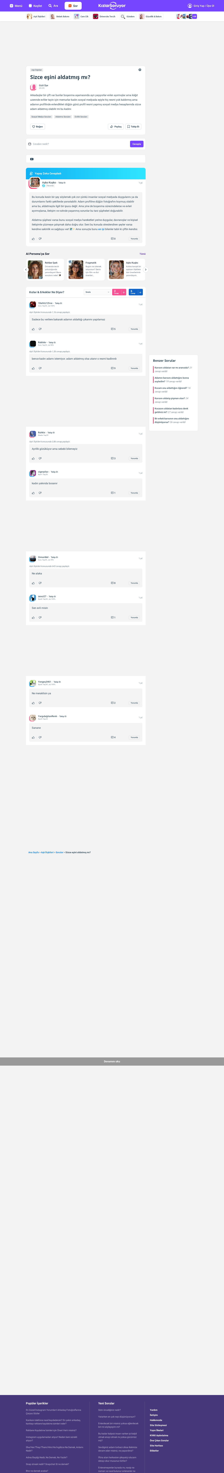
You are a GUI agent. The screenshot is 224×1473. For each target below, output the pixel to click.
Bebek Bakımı (62, 16)
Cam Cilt (84, 16)
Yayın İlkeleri (156, 1430)
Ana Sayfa (33, 852)
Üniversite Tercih (107, 16)
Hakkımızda (156, 1420)
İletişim (154, 1415)
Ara (55, 5)
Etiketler (154, 1450)
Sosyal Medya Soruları (41, 117)
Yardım (153, 1410)
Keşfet (37, 6)
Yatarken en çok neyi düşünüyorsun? (116, 1416)
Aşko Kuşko (49, 182)
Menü (18, 6)
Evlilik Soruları (81, 117)
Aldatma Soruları (63, 117)
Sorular (59, 852)
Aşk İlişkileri (39, 16)
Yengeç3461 (44, 681)
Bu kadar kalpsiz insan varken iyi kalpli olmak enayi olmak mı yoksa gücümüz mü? (117, 1437)
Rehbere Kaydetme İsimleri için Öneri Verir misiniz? (51, 1430)
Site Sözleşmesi (158, 1425)
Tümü (143, 254)
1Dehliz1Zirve (45, 303)
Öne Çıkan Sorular (159, 1440)
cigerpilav (43, 471)
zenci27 (42, 596)
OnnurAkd (43, 557)
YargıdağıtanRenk (47, 716)
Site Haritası (156, 1445)
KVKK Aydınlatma (159, 1435)
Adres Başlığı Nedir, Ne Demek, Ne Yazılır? (46, 1457)
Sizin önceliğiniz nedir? (109, 1410)
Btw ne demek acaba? (37, 1471)
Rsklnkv (42, 342)
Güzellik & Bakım (154, 16)
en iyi (101, 229)
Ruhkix (41, 432)
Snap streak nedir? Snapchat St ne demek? (47, 1464)
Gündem (130, 16)
